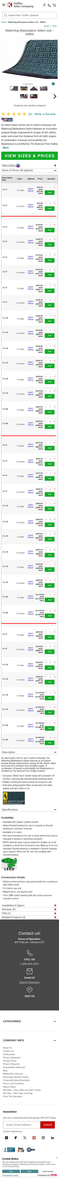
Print (54, 25)
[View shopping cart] (54, 5)
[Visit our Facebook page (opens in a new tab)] (15, 1137)
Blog (5, 1070)
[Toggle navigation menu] (3, 5)
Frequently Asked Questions (16, 1080)
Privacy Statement (11, 1057)
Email (46, 25)
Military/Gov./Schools (13, 1074)
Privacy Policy (9, 1061)
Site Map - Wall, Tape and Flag (17, 1093)
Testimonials (9, 1054)
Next (54, 60)
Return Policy (9, 1087)
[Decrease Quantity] (46, 187)
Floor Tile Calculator (12, 1096)
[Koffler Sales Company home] (21, 5)
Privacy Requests (11, 1064)
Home (3, 22)
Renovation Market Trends (15, 1077)
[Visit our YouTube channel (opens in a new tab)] (6, 1137)
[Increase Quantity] (54, 187)
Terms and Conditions (13, 1083)
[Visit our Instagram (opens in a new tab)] (43, 1137)
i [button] (53, 83)
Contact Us (8, 1051)
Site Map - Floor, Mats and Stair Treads (22, 1090)
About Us (7, 1048)
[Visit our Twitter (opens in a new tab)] (24, 1137)
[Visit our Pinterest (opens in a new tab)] (34, 1137)
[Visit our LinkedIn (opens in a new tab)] (52, 1137)
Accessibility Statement (14, 1067)
